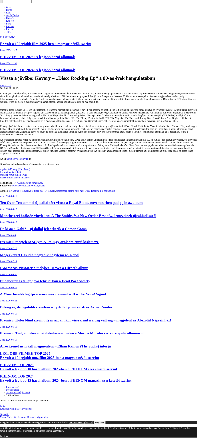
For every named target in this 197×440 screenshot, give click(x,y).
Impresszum (12, 387)
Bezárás (4, 436)
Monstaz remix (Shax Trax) (13, 175)
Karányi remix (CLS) (10, 172)
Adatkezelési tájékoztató (18, 392)
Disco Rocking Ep (94, 191)
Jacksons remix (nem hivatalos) (15, 177)
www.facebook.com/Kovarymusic (28, 185)
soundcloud (109, 191)
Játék (8, 32)
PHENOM (5, 85)
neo (42, 191)
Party (8, 23)
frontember (61, 191)
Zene (8, 7)
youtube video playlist (17, 158)
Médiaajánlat (12, 389)
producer (34, 191)
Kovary (25, 191)
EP (10, 191)
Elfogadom (99, 423)
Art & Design (12, 15)
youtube (17, 191)
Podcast (10, 26)
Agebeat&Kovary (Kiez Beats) (15, 169)
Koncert (10, 21)
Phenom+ (11, 29)
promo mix (73, 191)
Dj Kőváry (50, 191)
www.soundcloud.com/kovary (28, 183)
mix (82, 191)
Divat (9, 9)
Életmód (10, 18)
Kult (8, 12)
